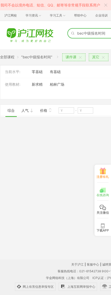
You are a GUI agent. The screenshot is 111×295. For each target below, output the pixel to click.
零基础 (37, 71)
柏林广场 (57, 84)
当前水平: (12, 71)
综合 (11, 110)
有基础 (55, 71)
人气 (25, 110)
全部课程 (7, 57)
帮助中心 (80, 15)
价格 (44, 110)
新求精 (37, 84)
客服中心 (93, 264)
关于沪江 (77, 264)
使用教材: (12, 84)
